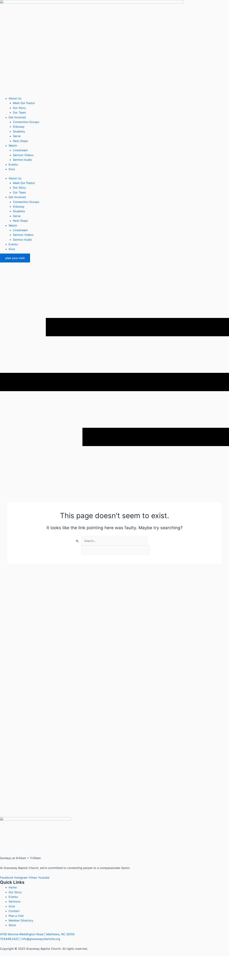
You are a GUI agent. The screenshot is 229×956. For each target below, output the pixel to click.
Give (12, 169)
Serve (17, 136)
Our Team (19, 112)
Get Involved (17, 117)
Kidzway (19, 126)
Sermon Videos (23, 155)
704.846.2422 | (10, 939)
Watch (13, 145)
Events (13, 164)
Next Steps (20, 141)
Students (19, 131)
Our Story (19, 108)
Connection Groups (26, 122)
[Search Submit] (77, 541)
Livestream (20, 150)
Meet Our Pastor (24, 103)
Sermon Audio (22, 159)
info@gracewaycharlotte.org (40, 939)
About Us (15, 98)
